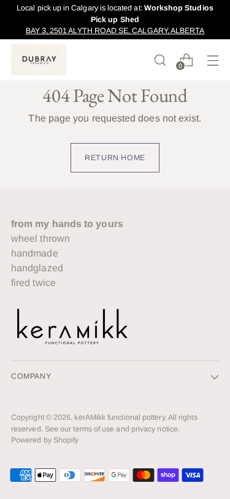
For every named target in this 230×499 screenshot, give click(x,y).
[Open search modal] (159, 59)
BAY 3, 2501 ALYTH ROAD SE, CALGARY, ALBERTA (115, 30)
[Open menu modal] (212, 59)
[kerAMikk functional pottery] (38, 59)
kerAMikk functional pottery (119, 417)
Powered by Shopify (45, 440)
